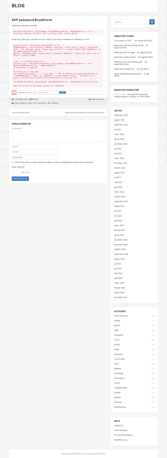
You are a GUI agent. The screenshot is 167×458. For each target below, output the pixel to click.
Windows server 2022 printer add (128, 62)
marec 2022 (119, 192)
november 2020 (120, 245)
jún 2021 (117, 211)
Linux (116, 364)
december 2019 (120, 297)
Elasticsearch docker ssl (124, 69)
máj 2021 (118, 216)
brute (16, 103)
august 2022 (119, 173)
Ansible (117, 321)
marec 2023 (119, 158)
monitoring (118, 373)
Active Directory (121, 316)
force (35, 103)
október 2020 (120, 249)
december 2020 (120, 240)
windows (55, 103)
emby (116, 349)
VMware (117, 397)
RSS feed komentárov (123, 435)
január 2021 (119, 235)
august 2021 (119, 206)
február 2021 (119, 230)
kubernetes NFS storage (124, 52)
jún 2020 (117, 269)
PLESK (117, 383)
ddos (30, 103)
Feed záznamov (121, 430)
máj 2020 (118, 273)
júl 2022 (117, 177)
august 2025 (119, 120)
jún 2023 (117, 149)
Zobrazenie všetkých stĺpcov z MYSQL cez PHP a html (132, 95)
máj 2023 (118, 153)
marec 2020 (119, 283)
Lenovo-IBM (119, 359)
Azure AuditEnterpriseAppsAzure (127, 73)
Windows (34, 99)
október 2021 (120, 197)
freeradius (118, 354)
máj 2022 (118, 182)
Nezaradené (119, 378)
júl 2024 (117, 130)
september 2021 (121, 201)
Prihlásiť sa (118, 426)
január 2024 (119, 139)
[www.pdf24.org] (14, 92)
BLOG (18, 5)
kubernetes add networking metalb (129, 45)
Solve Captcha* (18, 167)
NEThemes (101, 454)
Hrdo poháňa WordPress (71, 454)
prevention (42, 103)
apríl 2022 (118, 187)
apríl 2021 (118, 221)
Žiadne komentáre (97, 99)
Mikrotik (117, 369)
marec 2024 (119, 134)
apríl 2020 (118, 278)
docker (117, 345)
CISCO (117, 340)
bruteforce (23, 103)
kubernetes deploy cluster (125, 57)
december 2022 (120, 163)
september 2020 (121, 254)
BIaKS (116, 330)
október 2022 (120, 168)
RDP (49, 103)
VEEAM (117, 393)
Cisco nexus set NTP (123, 40)
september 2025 (121, 115)
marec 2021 (119, 225)
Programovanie (120, 388)
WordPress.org (120, 440)
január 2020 (119, 293)
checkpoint (118, 335)
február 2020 (119, 288)
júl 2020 (117, 264)
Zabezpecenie (120, 407)
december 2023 (120, 144)
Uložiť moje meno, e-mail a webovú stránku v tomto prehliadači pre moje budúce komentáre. (54, 162)
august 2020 (119, 259)
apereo (117, 325)
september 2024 (121, 125)
